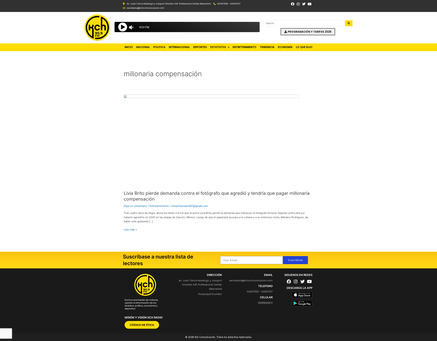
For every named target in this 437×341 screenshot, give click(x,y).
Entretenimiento (159, 206)
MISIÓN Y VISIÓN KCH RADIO (144, 317)
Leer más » (130, 229)
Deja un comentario (135, 206)
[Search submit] (349, 23)
